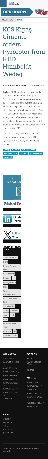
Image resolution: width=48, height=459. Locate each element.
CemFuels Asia (8, 358)
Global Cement (33, 382)
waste (6, 315)
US (14, 331)
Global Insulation (10, 393)
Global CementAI (10, 372)
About (29, 358)
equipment (8, 157)
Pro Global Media (34, 403)
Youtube (8, 429)
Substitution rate (35, 153)
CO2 (5, 319)
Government (8, 274)
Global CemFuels (10, 376)
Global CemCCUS (10, 368)
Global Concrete (10, 379)
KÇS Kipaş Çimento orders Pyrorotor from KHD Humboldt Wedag (24, 51)
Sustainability (9, 306)
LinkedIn (8, 419)
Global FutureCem (10, 383)
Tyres (5, 311)
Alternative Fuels (10, 153)
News (19, 20)
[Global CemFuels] (13, 3)
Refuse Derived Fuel (9, 267)
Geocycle (14, 311)
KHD (24, 150)
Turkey (6, 150)
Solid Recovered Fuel (10, 300)
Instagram (9, 433)
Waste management (9, 292)
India (5, 287)
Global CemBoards (11, 362)
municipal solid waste (9, 325)
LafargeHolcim (9, 282)
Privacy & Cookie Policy (34, 363)
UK (14, 278)
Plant (5, 262)
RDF (12, 315)
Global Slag (8, 399)
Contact (30, 370)
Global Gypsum (9, 389)
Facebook (8, 422)
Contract (15, 150)
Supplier (23, 153)
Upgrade (31, 150)
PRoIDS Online (32, 407)
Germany (7, 331)
